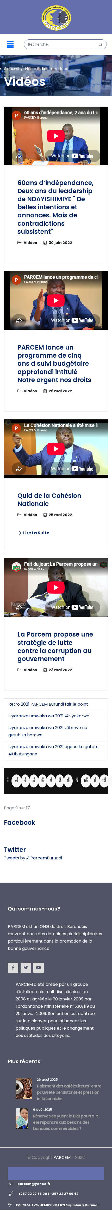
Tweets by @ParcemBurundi (33, 858)
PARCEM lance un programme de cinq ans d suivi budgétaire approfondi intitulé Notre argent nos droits (54, 363)
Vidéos (30, 242)
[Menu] (10, 44)
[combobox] (65, 44)
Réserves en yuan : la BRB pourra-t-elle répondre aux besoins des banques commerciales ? (66, 1122)
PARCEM (62, 1157)
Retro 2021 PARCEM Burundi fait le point (48, 704)
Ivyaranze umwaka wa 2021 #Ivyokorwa (48, 716)
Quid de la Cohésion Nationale (49, 499)
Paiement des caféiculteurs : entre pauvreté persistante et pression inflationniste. (69, 1092)
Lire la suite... (37, 533)
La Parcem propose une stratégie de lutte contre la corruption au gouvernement (55, 646)
